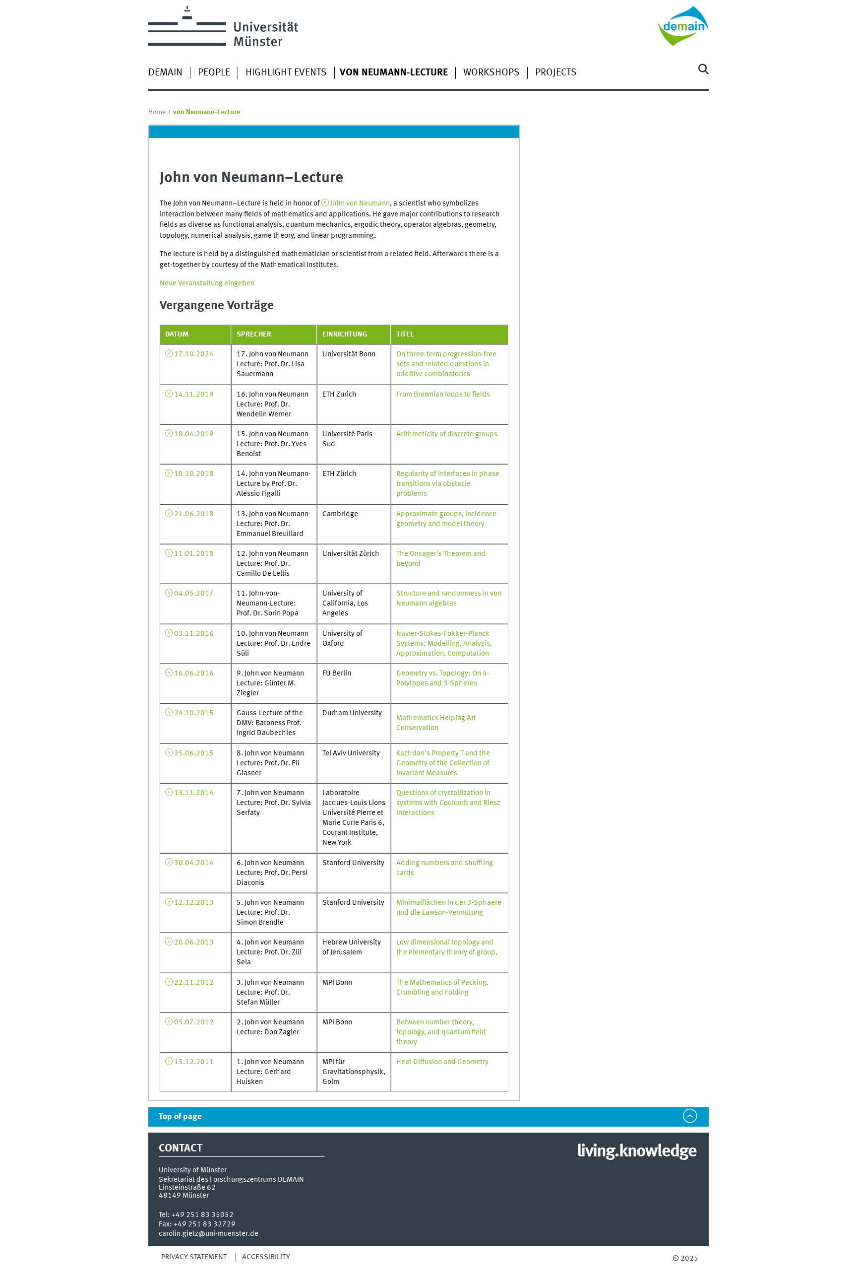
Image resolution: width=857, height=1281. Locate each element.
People (214, 73)
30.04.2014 (194, 863)
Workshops (491, 73)
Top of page (180, 1117)
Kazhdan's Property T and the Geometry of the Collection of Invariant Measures (443, 763)
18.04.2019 (194, 434)
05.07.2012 (194, 1022)
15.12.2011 (194, 1062)
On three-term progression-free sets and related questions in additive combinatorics (446, 364)
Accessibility (266, 1257)
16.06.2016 (194, 673)
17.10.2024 (194, 354)
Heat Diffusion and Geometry (442, 1062)
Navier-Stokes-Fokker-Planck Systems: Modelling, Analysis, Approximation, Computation (444, 644)
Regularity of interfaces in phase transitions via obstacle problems (447, 484)
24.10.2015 (194, 713)
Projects (556, 73)
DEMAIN (165, 73)
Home (157, 112)
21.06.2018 (194, 514)
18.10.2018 (194, 474)
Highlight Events (286, 73)
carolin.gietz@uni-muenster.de (208, 1234)
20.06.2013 (194, 942)
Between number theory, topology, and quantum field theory (441, 1032)
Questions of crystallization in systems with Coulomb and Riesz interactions (448, 803)
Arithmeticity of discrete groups (446, 434)
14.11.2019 (194, 395)
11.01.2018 (194, 554)
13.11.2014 (194, 793)
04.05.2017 (194, 594)
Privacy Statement (194, 1257)
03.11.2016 (194, 634)
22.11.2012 (194, 983)
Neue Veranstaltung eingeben (207, 283)
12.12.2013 (194, 903)
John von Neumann (360, 203)
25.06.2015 (194, 753)
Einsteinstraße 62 (187, 1188)
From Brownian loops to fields (443, 395)
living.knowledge (636, 1152)
